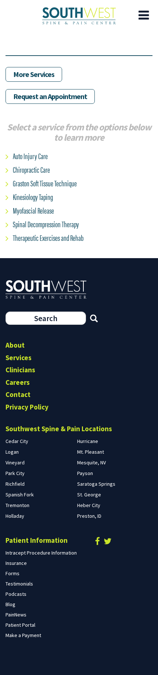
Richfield (15, 484)
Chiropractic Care (31, 169)
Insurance (16, 563)
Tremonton (17, 505)
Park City (15, 473)
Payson (85, 473)
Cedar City (17, 441)
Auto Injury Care (30, 155)
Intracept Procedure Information (41, 552)
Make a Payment (23, 635)
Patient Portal (20, 625)
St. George (89, 494)
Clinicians (20, 369)
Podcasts (16, 594)
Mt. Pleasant (90, 452)
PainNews (16, 614)
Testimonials (19, 583)
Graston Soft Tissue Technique (45, 183)
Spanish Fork (20, 494)
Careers (18, 382)
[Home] (79, 15)
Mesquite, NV (91, 462)
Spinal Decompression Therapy (46, 223)
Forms (12, 573)
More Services (33, 74)
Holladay (15, 516)
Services (19, 357)
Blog (10, 604)
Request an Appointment (50, 96)
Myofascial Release (33, 210)
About (15, 345)
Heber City (88, 505)
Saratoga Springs (96, 484)
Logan (12, 452)
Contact (18, 394)
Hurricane (87, 441)
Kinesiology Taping (33, 196)
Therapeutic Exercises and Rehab (48, 237)
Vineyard (15, 462)
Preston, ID (89, 516)
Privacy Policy (27, 406)
